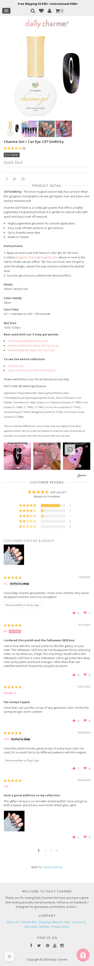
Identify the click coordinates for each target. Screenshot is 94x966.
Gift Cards (30, 927)
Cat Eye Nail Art (52, 867)
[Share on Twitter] (14, 179)
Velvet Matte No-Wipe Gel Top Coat (31, 350)
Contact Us (79, 922)
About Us (13, 922)
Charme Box (29, 922)
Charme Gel (16, 366)
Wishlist (44, 927)
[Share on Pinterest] (23, 179)
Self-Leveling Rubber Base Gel (28, 341)
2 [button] (45, 850)
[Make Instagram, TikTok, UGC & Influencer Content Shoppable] (82, 476)
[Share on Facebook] (7, 179)
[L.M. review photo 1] (14, 821)
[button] (13, 148)
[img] (12, 578)
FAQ (67, 922)
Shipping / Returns (50, 922)
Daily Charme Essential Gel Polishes (32, 370)
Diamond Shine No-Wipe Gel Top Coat (33, 345)
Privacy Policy (60, 927)
